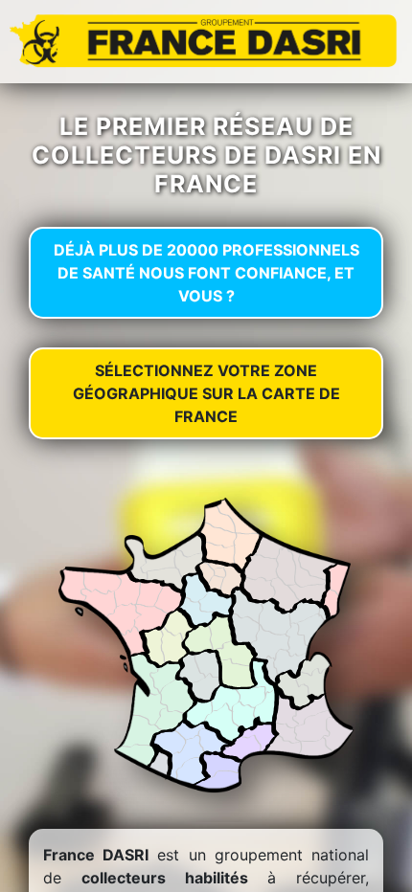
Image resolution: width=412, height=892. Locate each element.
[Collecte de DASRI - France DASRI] (206, 40)
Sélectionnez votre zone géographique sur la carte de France (206, 393)
